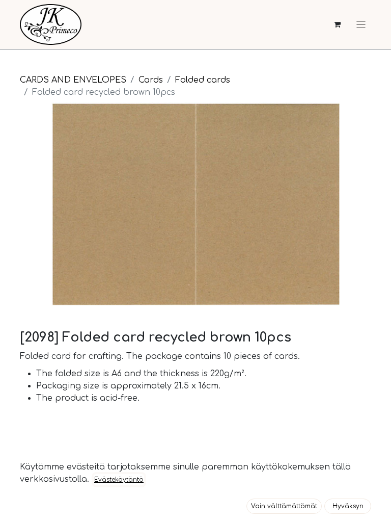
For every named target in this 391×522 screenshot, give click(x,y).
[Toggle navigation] (361, 24)
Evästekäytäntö (119, 479)
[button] (284, 506)
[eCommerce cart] (337, 24)
